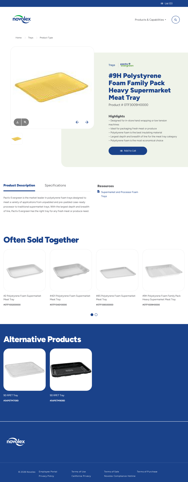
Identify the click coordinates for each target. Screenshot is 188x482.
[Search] (176, 20)
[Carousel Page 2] (96, 314)
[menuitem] (150, 20)
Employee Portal (48, 472)
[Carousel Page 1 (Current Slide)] (92, 314)
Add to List (130, 150)
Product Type (46, 37)
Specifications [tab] (55, 185)
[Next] (87, 122)
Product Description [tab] (19, 185)
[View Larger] (25, 122)
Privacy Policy (46, 476)
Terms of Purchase (147, 472)
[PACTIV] (125, 64)
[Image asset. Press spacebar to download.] (17, 122)
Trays (30, 37)
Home (19, 37)
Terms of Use (79, 472)
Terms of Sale (111, 472)
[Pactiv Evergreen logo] (21, 442)
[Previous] (77, 122)
